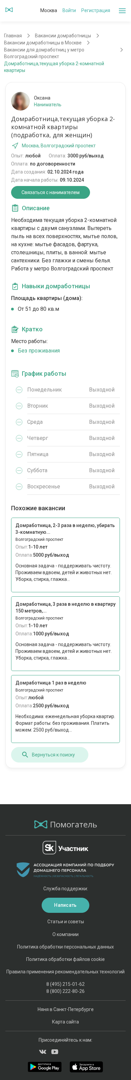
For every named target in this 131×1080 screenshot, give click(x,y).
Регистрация (95, 10)
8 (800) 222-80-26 (65, 991)
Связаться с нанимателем (50, 192)
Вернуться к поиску (53, 754)
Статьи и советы (65, 921)
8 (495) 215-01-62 (65, 984)
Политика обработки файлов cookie (65, 959)
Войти (69, 10)
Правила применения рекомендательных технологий (65, 971)
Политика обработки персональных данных (65, 946)
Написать (65, 905)
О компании (65, 934)
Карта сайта (65, 1022)
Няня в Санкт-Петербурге (66, 1009)
